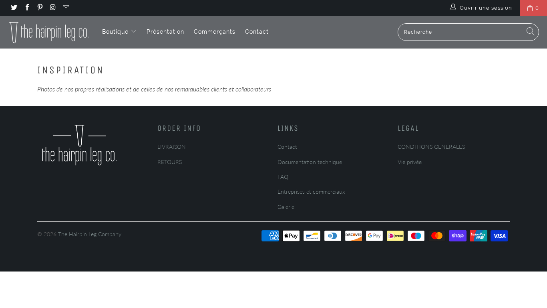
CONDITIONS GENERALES (431, 146)
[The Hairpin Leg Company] (49, 32)
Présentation (165, 31)
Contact (257, 31)
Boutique (116, 31)
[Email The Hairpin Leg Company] (65, 8)
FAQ (283, 176)
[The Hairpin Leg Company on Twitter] (13, 8)
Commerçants (214, 31)
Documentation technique (310, 161)
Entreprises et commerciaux (311, 191)
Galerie (286, 206)
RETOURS (169, 161)
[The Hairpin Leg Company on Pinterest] (39, 8)
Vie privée (410, 161)
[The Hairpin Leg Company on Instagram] (52, 8)
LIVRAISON (171, 146)
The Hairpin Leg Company (89, 234)
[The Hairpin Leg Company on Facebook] (26, 8)
